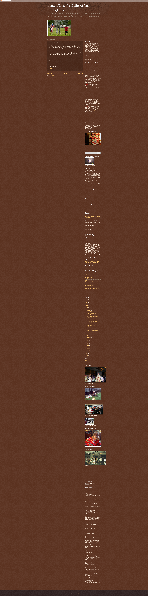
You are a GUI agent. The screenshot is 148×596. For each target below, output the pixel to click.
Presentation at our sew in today (92, 330)
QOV (86, 360)
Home (65, 73)
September (89, 337)
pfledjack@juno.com (91, 109)
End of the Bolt (87, 278)
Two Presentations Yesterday (92, 313)
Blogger (79, 593)
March (88, 346)
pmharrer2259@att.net (95, 110)
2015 (87, 305)
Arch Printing (87, 274)
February (88, 348)
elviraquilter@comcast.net (89, 277)
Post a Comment (53, 68)
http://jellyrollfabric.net (88, 280)
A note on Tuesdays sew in (91, 314)
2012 (87, 352)
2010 (87, 355)
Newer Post (50, 73)
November (89, 334)
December (89, 310)
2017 (87, 302)
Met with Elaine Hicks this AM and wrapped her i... (92, 317)
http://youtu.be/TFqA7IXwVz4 (90, 205)
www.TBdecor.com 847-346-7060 (90, 294)
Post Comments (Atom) (56, 75)
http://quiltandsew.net (88, 284)
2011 (87, 353)
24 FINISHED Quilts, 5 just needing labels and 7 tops (93, 328)
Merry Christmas (89, 311)
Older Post (80, 73)
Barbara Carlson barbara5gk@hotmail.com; (92, 275)
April (88, 345)
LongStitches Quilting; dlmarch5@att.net (92, 288)
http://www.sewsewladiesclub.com (90, 285)
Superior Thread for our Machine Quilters (93, 323)
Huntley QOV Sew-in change (91, 332)
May (88, 343)
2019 (87, 299)
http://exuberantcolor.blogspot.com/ (91, 362)
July (88, 340)
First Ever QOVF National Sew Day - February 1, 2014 (93, 319)
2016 (87, 304)
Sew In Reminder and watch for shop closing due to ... (93, 322)
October (88, 335)
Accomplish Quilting (88, 272)
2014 (87, 307)
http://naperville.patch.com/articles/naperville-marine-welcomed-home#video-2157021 (92, 262)
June (88, 342)
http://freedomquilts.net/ (92, 192)
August (88, 338)
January (88, 350)
